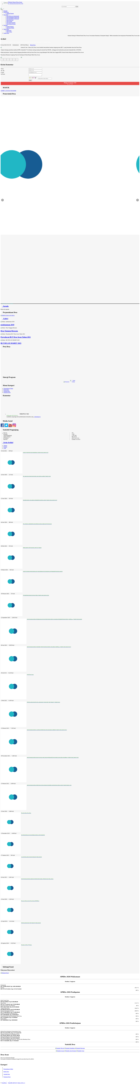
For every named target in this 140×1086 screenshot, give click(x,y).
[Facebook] (2, 60)
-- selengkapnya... (107, 35)
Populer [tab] (5, 447)
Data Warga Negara (11, 24)
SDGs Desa (9, 31)
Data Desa (6, 14)
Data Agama (9, 21)
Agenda (5, 306)
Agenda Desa (7, 391)
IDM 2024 (8, 30)
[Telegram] (11, 60)
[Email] (8, 60)
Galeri (5, 318)
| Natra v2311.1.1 (21, 1082)
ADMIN (3, 90)
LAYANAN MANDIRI (10, 90)
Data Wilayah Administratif (12, 16)
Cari (77, 6)
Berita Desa (33, 45)
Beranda (5, 10)
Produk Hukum (10, 26)
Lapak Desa (6, 33)
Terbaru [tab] (5, 445)
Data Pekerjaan (9, 20)
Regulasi (6, 25)
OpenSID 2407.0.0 (12, 1082)
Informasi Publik (10, 27)
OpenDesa (4, 1082)
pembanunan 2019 (7, 325)
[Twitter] (5, 60)
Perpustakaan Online (8, 388)
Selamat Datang (10, 13)
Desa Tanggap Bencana (9, 331)
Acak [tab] (5, 448)
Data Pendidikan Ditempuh (12, 18)
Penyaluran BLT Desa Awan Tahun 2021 (16, 337)
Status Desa (6, 29)
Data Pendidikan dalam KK (12, 17)
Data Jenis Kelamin (10, 22)
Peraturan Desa (7, 392)
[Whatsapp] (17, 60)
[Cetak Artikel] (14, 60)
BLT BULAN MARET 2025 (11, 343)
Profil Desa (6, 12)
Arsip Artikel (7, 442)
